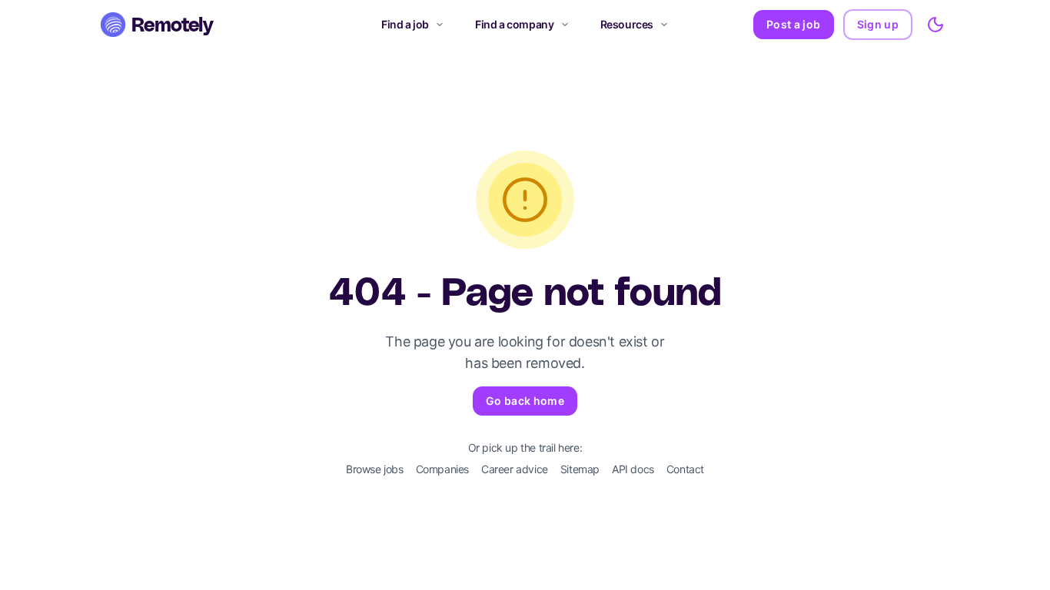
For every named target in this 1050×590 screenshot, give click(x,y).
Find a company (514, 24)
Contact (685, 469)
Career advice (514, 469)
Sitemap (580, 469)
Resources (626, 24)
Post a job (793, 24)
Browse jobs (375, 469)
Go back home (525, 400)
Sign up (878, 24)
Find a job (405, 24)
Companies (442, 469)
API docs (633, 469)
